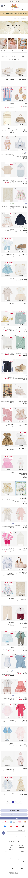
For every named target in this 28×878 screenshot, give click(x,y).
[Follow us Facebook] (5, 826)
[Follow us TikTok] (23, 826)
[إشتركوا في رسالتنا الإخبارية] (3, 833)
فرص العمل (11, 847)
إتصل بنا (23, 849)
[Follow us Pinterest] (17, 826)
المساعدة (11, 856)
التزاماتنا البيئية (22, 861)
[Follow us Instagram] (11, 826)
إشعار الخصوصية (10, 849)
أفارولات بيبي (22, 50)
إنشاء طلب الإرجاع (21, 847)
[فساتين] (12, 43)
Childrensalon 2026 (14, 873)
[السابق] (23, 802)
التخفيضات (13, 9)
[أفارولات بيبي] (22, 43)
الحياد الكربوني (21, 859)
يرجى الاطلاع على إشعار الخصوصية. (21, 836)
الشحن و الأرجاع (21, 845)
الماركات (6, 9)
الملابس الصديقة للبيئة (12, 841)
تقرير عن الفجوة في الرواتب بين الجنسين (20, 856)
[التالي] (5, 802)
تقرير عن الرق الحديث (9, 858)
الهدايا (12, 845)
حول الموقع (22, 851)
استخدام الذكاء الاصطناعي (9, 851)
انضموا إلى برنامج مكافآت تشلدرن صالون (14, 818)
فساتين (13, 50)
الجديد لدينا (21, 9)
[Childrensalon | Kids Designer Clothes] (14, 5)
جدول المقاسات (22, 853)
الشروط (12, 853)
